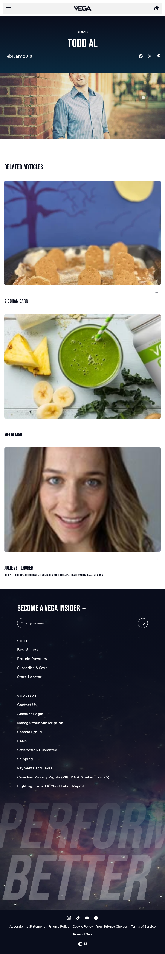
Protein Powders (32, 659)
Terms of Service (143, 926)
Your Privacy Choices (112, 926)
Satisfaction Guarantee (37, 750)
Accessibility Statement (27, 926)
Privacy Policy (58, 926)
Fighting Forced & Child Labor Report (51, 786)
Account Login (30, 714)
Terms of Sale (82, 934)
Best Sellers (27, 650)
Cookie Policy (83, 926)
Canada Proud (29, 732)
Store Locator (29, 677)
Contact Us (27, 705)
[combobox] (82, 943)
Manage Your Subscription (40, 723)
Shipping (25, 759)
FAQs (22, 741)
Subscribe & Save (32, 668)
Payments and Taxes (34, 768)
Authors (83, 32)
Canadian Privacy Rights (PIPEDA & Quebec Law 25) (63, 777)
